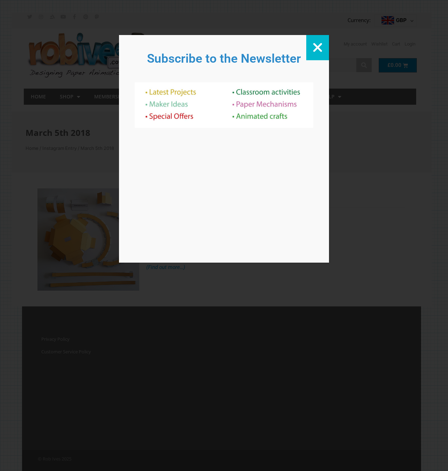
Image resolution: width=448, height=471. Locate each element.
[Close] (317, 47)
